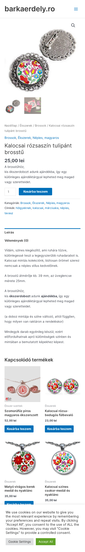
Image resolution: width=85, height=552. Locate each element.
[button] (73, 25)
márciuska (51, 208)
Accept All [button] (46, 541)
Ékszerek (26, 125)
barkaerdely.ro (30, 8)
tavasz (9, 213)
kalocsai (38, 208)
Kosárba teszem (35, 191)
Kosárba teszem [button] (19, 429)
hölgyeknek (23, 208)
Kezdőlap (11, 125)
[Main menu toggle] (76, 9)
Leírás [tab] (9, 232)
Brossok (40, 125)
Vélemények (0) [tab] (17, 240)
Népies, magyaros (46, 138)
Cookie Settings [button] (19, 541)
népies (64, 208)
